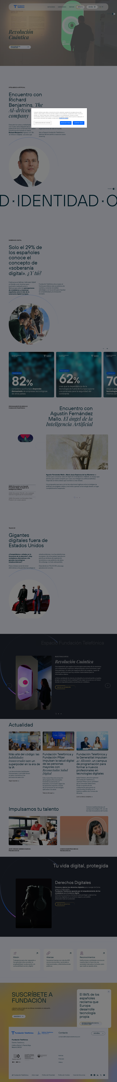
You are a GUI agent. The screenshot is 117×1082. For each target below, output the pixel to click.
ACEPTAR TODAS (78, 122)
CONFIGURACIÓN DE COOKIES (42, 122)
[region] (59, 118)
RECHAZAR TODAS (65, 122)
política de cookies (64, 118)
